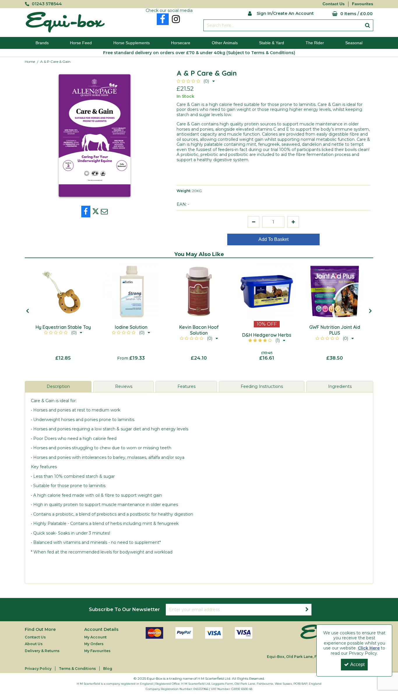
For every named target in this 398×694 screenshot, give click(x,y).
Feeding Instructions (262, 386)
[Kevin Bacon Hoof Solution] (199, 291)
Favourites (362, 3)
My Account (95, 637)
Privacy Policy (38, 668)
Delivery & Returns (42, 651)
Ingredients (340, 386)
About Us (34, 644)
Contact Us (334, 3)
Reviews (123, 386)
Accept (357, 664)
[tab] (58, 387)
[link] (163, 19)
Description (58, 386)
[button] (196, 81)
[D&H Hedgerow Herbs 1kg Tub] (267, 291)
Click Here (369, 648)
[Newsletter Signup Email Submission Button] (306, 609)
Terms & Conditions (77, 668)
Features (186, 386)
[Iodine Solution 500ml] (131, 291)
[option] (63, 312)
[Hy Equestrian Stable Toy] (63, 291)
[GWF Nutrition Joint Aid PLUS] (335, 291)
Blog (107, 668)
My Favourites (97, 651)
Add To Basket (273, 239)
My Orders (93, 644)
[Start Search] (367, 25)
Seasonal (353, 42)
